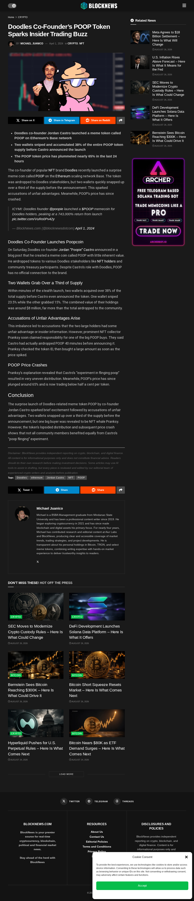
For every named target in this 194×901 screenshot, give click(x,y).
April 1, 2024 (56, 43)
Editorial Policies (97, 841)
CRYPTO (22, 17)
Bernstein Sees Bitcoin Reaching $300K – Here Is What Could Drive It (31, 690)
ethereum (37, 477)
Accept (142, 885)
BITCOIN (16, 675)
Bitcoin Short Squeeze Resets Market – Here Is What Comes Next (95, 690)
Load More (66, 774)
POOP (40, 176)
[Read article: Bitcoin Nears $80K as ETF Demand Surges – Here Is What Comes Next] (97, 723)
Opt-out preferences (131, 894)
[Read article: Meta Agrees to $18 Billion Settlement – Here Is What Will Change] (140, 37)
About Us (97, 831)
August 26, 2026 (19, 643)
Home (11, 17)
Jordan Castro (55, 477)
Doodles (71, 170)
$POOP (87, 209)
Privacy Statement (152, 894)
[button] (186, 857)
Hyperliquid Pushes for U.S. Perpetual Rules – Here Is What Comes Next (35, 748)
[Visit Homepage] (99, 5)
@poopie (56, 209)
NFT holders (106, 261)
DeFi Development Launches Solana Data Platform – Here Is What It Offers (96, 631)
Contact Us (97, 836)
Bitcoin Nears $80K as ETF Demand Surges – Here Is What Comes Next (96, 748)
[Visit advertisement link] (158, 202)
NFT (81, 43)
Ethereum (63, 176)
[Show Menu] (184, 5)
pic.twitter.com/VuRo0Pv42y (33, 219)
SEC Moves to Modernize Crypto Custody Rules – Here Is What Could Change (35, 631)
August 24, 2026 (19, 760)
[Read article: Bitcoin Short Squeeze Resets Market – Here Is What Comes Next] (97, 665)
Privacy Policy (97, 851)
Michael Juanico (31, 43)
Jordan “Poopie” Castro (76, 250)
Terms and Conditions (97, 846)
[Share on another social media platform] (121, 120)
